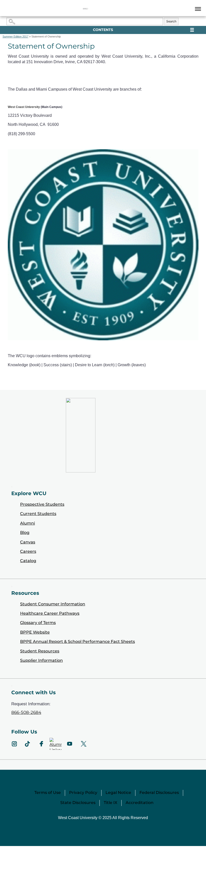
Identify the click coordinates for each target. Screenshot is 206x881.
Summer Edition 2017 (15, 36)
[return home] (85, 8)
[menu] (197, 9)
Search (171, 21)
